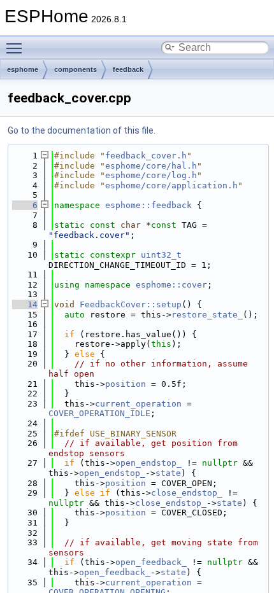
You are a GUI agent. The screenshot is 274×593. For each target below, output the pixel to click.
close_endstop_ (186, 493)
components (75, 69)
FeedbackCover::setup (131, 304)
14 (25, 304)
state (168, 473)
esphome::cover (171, 285)
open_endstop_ (148, 463)
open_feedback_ (151, 562)
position (125, 384)
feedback (128, 69)
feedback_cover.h (146, 155)
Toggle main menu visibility (16, 47)
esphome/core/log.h (151, 175)
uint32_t (161, 255)
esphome (22, 69)
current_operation (138, 403)
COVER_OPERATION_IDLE (99, 413)
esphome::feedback (148, 205)
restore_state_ (207, 314)
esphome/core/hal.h (151, 166)
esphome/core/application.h (171, 185)
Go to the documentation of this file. (81, 130)
